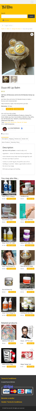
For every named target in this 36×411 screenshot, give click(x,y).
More (8, 29)
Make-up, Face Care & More (13, 117)
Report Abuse (5, 133)
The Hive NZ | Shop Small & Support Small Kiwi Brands (13, 7)
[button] (31, 34)
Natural (19, 122)
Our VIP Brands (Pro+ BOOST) (10, 119)
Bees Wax (7, 122)
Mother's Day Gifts (28, 117)
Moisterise (13, 122)
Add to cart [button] (31, 198)
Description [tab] (5, 139)
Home (6, 20)
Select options (11, 198)
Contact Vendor (19, 109)
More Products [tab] (6, 142)
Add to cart (10, 109)
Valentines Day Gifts (7, 120)
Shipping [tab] (11, 139)
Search (3, 13)
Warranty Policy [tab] (15, 142)
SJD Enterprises (9, 124)
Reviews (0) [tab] (17, 139)
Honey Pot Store (16, 29)
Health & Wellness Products (16, 115)
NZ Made (24, 122)
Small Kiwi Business (25, 119)
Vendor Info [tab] (25, 139)
